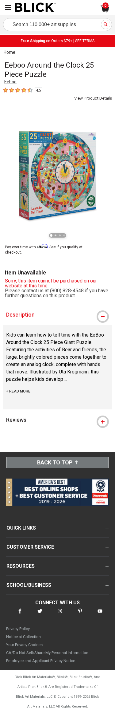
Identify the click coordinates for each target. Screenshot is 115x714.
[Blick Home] (35, 7)
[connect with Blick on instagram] (60, 615)
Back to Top (54, 462)
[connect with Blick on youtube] (100, 615)
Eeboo (10, 81)
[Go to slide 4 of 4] (64, 235)
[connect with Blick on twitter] (40, 615)
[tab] (57, 314)
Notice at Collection (23, 636)
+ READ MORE (18, 391)
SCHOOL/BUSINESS (28, 585)
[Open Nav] (8, 7)
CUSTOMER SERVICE (30, 547)
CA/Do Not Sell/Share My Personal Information (47, 652)
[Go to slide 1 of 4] (51, 235)
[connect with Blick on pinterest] (80, 615)
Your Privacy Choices (24, 644)
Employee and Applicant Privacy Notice (40, 660)
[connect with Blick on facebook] (20, 615)
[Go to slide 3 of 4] (60, 235)
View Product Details (93, 98)
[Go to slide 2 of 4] (55, 235)
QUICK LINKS (21, 528)
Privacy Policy (18, 628)
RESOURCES (20, 566)
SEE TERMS (84, 41)
